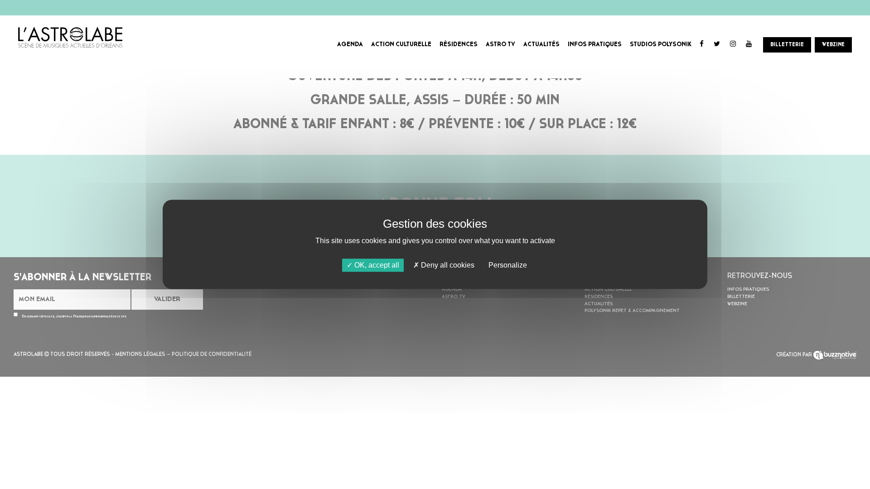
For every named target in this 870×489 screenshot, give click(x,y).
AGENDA (350, 45)
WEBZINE (833, 45)
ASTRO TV (500, 45)
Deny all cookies (446, 265)
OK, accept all (376, 265)
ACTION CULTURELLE (401, 45)
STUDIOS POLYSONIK (660, 45)
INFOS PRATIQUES (595, 45)
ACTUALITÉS (541, 45)
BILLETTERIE (787, 45)
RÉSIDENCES (459, 45)
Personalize (507, 265)
